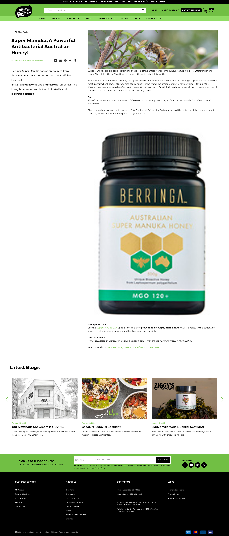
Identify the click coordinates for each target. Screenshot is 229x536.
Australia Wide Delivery (76, 515)
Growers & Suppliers (74, 502)
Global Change (72, 506)
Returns (18, 502)
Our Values (70, 494)
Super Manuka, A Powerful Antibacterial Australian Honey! (43, 46)
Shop (42, 18)
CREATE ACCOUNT (170, 10)
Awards (69, 511)
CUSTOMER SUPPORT (25, 482)
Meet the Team (72, 498)
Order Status (153, 18)
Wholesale (73, 18)
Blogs (124, 18)
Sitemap (69, 519)
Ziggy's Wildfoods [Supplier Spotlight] (178, 427)
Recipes (56, 18)
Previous (6, 399)
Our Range (70, 490)
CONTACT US (123, 482)
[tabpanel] (45, 409)
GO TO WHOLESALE (191, 10)
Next (222, 399)
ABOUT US (71, 482)
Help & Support (21, 498)
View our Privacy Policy (96, 468)
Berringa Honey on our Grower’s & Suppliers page (133, 347)
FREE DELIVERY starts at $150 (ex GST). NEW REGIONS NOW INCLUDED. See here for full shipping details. (114, 1)
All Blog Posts (21, 32)
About (89, 18)
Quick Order (20, 506)
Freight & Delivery (22, 494)
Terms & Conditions (176, 490)
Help (137, 18)
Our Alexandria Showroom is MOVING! (38, 427)
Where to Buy (107, 18)
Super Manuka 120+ (106, 328)
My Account (20, 490)
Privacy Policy (173, 494)
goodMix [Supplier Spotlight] (102, 427)
